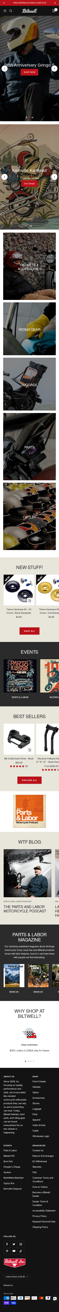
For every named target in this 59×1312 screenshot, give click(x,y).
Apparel (36, 1119)
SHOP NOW (29, 72)
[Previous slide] (5, 68)
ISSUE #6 (14, 991)
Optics (36, 1092)
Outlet (35, 1130)
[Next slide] (54, 68)
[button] (19, 766)
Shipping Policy (40, 1227)
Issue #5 (38, 991)
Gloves (36, 1103)
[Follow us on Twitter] (13, 1244)
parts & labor (20, 697)
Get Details (29, 183)
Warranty (37, 1167)
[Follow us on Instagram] (20, 1244)
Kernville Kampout (12, 1188)
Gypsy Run (9, 1183)
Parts (35, 1114)
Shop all (29, 631)
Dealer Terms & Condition (40, 1203)
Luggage (37, 1108)
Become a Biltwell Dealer (41, 1194)
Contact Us (38, 1150)
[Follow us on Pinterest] (7, 1251)
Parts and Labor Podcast (18, 901)
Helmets (37, 1087)
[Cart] (53, 10)
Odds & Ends (39, 1125)
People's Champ (12, 1167)
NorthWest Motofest (13, 1177)
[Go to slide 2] (29, 117)
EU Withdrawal (40, 1161)
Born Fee (8, 1161)
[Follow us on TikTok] (20, 1251)
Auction (7, 1172)
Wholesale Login (41, 1136)
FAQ (35, 1172)
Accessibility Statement (44, 1210)
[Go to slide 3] (32, 117)
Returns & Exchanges (43, 1156)
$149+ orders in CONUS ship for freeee (29, 1050)
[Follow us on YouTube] (13, 1251)
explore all (29, 780)
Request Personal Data (44, 1221)
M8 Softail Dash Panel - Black (19, 758)
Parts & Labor (10, 1150)
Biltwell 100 (9, 1156)
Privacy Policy (40, 1216)
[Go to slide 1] (26, 117)
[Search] (10, 10)
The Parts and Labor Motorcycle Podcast (25, 908)
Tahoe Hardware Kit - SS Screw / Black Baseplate (19, 611)
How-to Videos (40, 1187)
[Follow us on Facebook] (7, 1244)
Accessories (39, 1098)
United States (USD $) (15, 1277)
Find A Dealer (39, 1081)
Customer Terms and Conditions (43, 1179)
